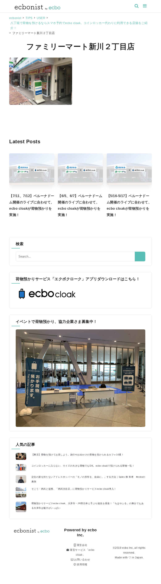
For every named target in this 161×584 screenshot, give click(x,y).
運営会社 (81, 545)
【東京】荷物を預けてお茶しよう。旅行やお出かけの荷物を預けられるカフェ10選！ (77, 454)
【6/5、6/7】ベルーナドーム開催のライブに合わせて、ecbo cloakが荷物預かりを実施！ (80, 205)
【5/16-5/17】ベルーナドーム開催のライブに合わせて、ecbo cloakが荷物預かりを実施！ (129, 205)
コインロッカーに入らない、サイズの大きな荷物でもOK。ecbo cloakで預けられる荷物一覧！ (82, 465)
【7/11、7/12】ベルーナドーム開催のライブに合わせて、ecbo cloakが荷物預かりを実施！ (31, 205)
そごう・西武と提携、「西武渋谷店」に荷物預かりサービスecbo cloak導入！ (73, 489)
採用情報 (81, 564)
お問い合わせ (82, 559)
